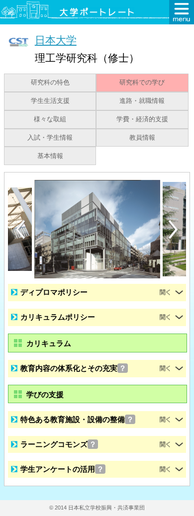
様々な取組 (50, 119)
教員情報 (142, 137)
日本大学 (56, 40)
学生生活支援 (50, 100)
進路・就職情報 (142, 100)
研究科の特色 (50, 82)
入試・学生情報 (50, 137)
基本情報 (50, 156)
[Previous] (20, 229)
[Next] (173, 229)
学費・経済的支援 (142, 119)
